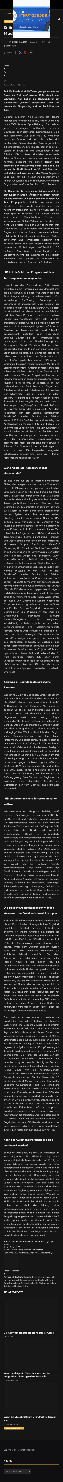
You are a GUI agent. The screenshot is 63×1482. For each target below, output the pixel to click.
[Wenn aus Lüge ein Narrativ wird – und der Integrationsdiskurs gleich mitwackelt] (31, 1354)
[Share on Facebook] (15, 52)
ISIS (9, 1241)
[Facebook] (4, 68)
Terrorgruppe (47, 1241)
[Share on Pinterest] (25, 52)
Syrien (37, 1241)
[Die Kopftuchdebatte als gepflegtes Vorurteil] (31, 1314)
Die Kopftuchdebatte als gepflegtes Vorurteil (29, 1332)
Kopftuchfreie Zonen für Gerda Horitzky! (34, 1252)
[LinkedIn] (4, 75)
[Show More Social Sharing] (30, 52)
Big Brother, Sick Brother (31, 1249)
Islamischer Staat (20, 1241)
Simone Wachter (19, 42)
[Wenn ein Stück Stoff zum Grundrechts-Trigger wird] (31, 1398)
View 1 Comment (14, 1428)
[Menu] (5, 19)
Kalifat (31, 1241)
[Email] (5, 81)
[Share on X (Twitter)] (20, 52)
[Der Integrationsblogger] (31, 19)
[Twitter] (5, 71)
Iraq (5, 1241)
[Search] (58, 19)
